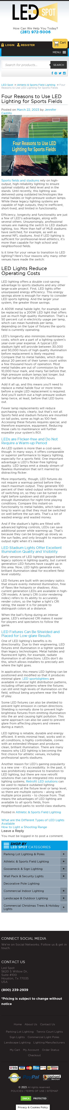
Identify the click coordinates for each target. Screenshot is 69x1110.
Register (28, 45)
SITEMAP (52, 1090)
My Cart (15, 1049)
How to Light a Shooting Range (24, 827)
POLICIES (17, 1090)
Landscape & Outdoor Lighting (34, 898)
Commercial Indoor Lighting (34, 891)
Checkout (34, 1055)
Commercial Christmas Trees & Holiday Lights (34, 907)
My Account (31, 1049)
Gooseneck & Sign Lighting (34, 868)
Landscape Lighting (17, 1042)
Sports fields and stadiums (20, 180)
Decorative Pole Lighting (21, 883)
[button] (57, 52)
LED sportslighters (35, 678)
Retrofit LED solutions (42, 781)
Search (58, 64)
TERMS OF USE (34, 1090)
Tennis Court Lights (49, 1031)
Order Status (50, 1049)
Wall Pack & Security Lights (34, 876)
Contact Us (47, 1024)
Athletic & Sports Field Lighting (38, 812)
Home (18, 1024)
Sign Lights (17, 1037)
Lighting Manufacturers (49, 1042)
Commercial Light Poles (43, 1037)
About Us (31, 1024)
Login (9, 45)
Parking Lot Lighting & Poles (34, 854)
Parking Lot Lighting (20, 1031)
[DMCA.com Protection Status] (34, 1097)
